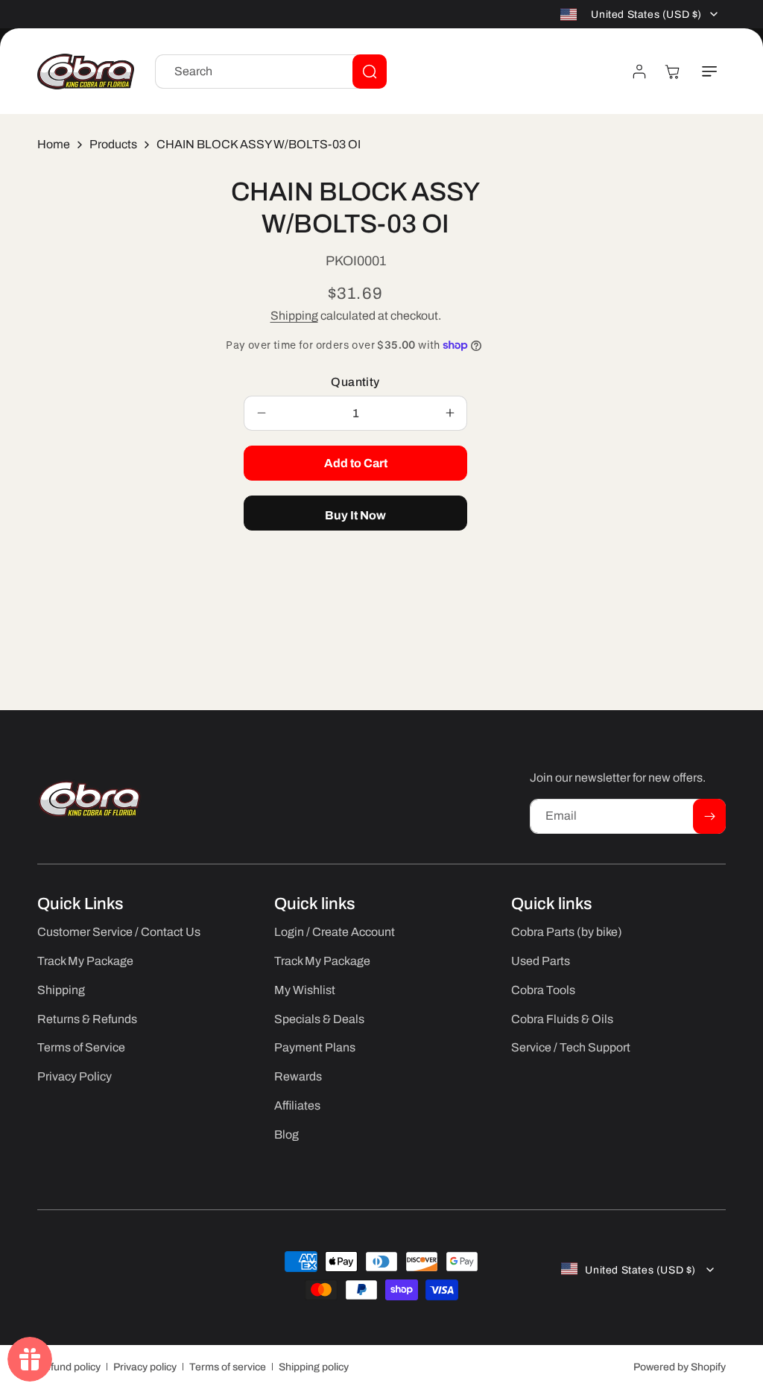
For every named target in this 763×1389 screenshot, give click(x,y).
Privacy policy (145, 1367)
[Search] (369, 71)
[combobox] (271, 71)
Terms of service (227, 1367)
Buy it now (355, 515)
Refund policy (69, 1367)
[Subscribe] (709, 816)
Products (113, 144)
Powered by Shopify (679, 1367)
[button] (709, 71)
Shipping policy (314, 1367)
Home (53, 144)
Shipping (294, 315)
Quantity (355, 382)
